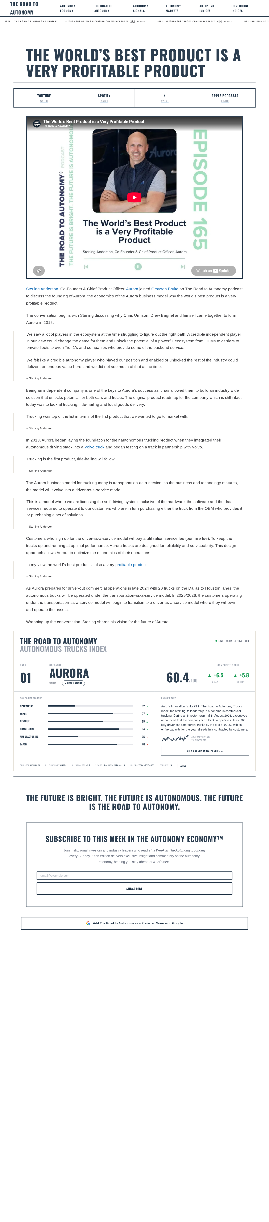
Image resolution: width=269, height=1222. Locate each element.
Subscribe (134, 888)
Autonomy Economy (67, 8)
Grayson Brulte (164, 289)
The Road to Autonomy (103, 8)
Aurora (132, 289)
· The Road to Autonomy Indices (31, 21)
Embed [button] (183, 765)
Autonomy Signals (140, 8)
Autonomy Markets (173, 8)
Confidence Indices (240, 8)
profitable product (131, 564)
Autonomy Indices (207, 8)
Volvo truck (94, 447)
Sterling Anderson (42, 289)
